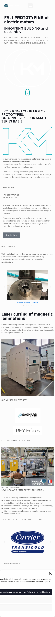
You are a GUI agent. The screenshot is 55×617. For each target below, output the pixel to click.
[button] (50, 573)
